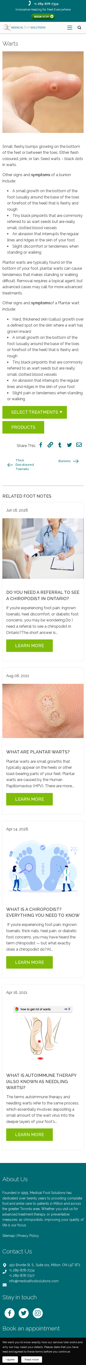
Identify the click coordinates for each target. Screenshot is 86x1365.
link (50, 444)
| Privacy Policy (27, 1236)
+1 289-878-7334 (46, 4)
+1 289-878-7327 (21, 1275)
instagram (38, 1313)
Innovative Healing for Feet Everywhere (43, 9)
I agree (10, 1359)
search (79, 28)
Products (23, 427)
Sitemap (8, 1236)
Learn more (29, 645)
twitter (69, 444)
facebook (40, 444)
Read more (32, 1359)
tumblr (60, 444)
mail (79, 444)
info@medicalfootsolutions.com (34, 1281)
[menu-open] (69, 28)
